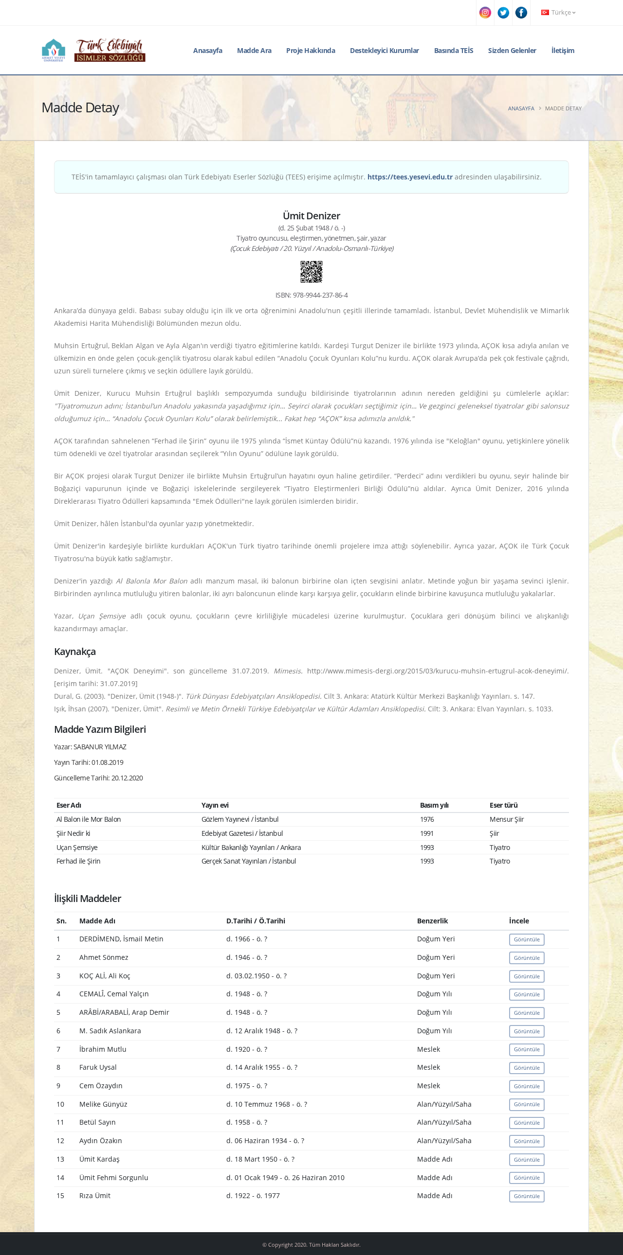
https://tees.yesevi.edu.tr (410, 176)
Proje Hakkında (310, 50)
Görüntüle (527, 939)
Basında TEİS (454, 50)
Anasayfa (207, 50)
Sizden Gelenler (512, 50)
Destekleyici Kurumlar (384, 50)
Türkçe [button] (561, 12)
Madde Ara (254, 50)
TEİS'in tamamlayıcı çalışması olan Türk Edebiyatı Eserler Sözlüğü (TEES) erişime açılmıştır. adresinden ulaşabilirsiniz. (307, 176)
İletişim (563, 50)
